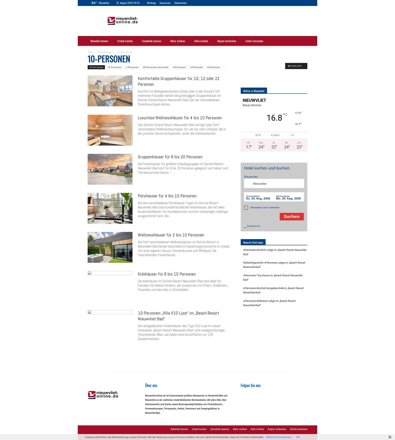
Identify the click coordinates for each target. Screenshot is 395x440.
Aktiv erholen (201, 41)
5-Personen (196, 67)
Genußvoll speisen (151, 41)
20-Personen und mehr (156, 67)
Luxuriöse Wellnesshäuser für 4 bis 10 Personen (180, 117)
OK (298, 437)
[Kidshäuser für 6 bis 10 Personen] (110, 286)
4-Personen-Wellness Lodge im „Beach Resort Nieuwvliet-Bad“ (269, 303)
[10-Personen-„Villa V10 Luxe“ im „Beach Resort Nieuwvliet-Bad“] (110, 325)
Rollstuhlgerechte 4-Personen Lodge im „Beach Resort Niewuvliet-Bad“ (274, 265)
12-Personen (115, 67)
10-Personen (96, 67)
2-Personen (132, 67)
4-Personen (179, 67)
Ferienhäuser (105, 52)
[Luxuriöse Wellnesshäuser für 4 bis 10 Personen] (110, 130)
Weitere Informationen (278, 437)
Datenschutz (180, 3)
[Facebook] (196, 3)
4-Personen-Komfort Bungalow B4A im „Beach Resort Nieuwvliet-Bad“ (273, 290)
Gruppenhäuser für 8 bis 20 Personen (170, 157)
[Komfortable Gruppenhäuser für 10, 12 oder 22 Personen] (110, 90)
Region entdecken (226, 41)
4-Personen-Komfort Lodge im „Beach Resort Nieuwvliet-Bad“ (275, 252)
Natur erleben (177, 41)
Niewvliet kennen (99, 41)
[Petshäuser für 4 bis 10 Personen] (110, 208)
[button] (302, 41)
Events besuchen (254, 41)
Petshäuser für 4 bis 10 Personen (167, 196)
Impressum (165, 3)
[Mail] (203, 3)
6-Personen (213, 67)
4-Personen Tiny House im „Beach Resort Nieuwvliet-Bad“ (273, 277)
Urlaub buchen (125, 41)
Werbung (151, 3)
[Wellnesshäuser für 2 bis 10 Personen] (110, 247)
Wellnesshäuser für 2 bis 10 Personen (171, 235)
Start (90, 52)
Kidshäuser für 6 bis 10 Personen (167, 274)
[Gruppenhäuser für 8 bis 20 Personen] (110, 169)
